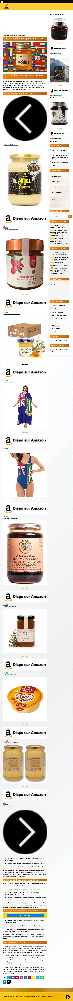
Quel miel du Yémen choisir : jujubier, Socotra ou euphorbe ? (60, 151)
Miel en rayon (55, 325)
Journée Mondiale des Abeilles (60, 341)
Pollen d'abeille (56, 328)
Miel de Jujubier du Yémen (59, 318)
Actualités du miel (56, 176)
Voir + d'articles (8, 806)
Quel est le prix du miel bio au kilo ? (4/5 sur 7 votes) (58, 269)
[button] (4, 977)
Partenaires (11, 996)
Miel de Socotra (56, 322)
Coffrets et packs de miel (58, 305)
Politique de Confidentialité (25, 996)
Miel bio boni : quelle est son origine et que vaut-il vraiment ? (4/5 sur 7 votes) (59, 273)
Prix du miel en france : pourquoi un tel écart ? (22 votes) (58, 231)
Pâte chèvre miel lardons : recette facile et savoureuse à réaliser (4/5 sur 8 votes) (59, 259)
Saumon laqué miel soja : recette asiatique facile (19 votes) (59, 243)
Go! (70, 216)
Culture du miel (56, 187)
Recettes (54, 205)
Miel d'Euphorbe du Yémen (59, 315)
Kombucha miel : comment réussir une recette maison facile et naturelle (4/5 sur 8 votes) (59, 265)
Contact (17, 996)
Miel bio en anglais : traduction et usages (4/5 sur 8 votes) (58, 254)
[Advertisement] (25, 24)
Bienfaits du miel (56, 181)
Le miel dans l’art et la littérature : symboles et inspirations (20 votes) (58, 240)
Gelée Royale (55, 309)
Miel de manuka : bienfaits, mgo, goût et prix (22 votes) (58, 227)
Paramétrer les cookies (46, 996)
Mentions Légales (36, 996)
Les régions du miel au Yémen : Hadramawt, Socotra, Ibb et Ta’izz (60, 164)
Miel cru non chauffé (57, 312)
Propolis (54, 332)
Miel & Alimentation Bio (58, 192)
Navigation (5, 996)
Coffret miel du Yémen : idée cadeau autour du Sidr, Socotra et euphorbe (60, 157)
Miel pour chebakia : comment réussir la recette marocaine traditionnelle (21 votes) (59, 235)
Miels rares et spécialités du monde (59, 198)
